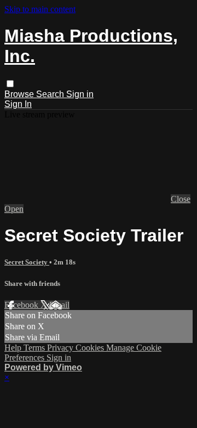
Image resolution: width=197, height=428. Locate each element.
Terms (35, 347)
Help (14, 347)
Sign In (18, 104)
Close (180, 199)
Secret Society (26, 262)
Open (14, 208)
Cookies (91, 347)
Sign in (80, 94)
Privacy (61, 347)
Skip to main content (40, 9)
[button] (10, 83)
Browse (20, 94)
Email (59, 304)
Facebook (22, 304)
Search (51, 94)
